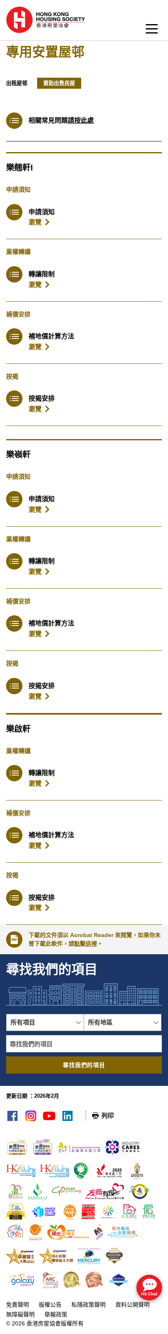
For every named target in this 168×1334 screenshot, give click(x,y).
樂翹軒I (19, 167)
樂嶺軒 (18, 454)
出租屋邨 (16, 83)
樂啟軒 (18, 728)
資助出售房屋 (59, 83)
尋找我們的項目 (84, 1065)
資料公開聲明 (132, 1304)
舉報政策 (55, 1314)
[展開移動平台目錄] (151, 31)
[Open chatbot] (149, 1288)
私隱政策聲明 (88, 1304)
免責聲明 (17, 1304)
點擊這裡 (85, 943)
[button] (45, 1022)
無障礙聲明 (20, 1314)
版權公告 (50, 1304)
